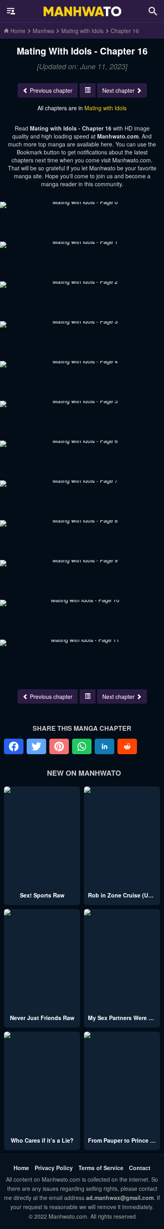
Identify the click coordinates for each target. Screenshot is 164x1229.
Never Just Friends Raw (42, 1018)
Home (21, 1168)
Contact (139, 1168)
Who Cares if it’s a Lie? (42, 1140)
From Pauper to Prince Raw (125, 1140)
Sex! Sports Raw (42, 895)
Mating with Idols (105, 108)
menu (11, 11)
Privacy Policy (54, 1168)
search (153, 11)
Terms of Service (100, 1168)
